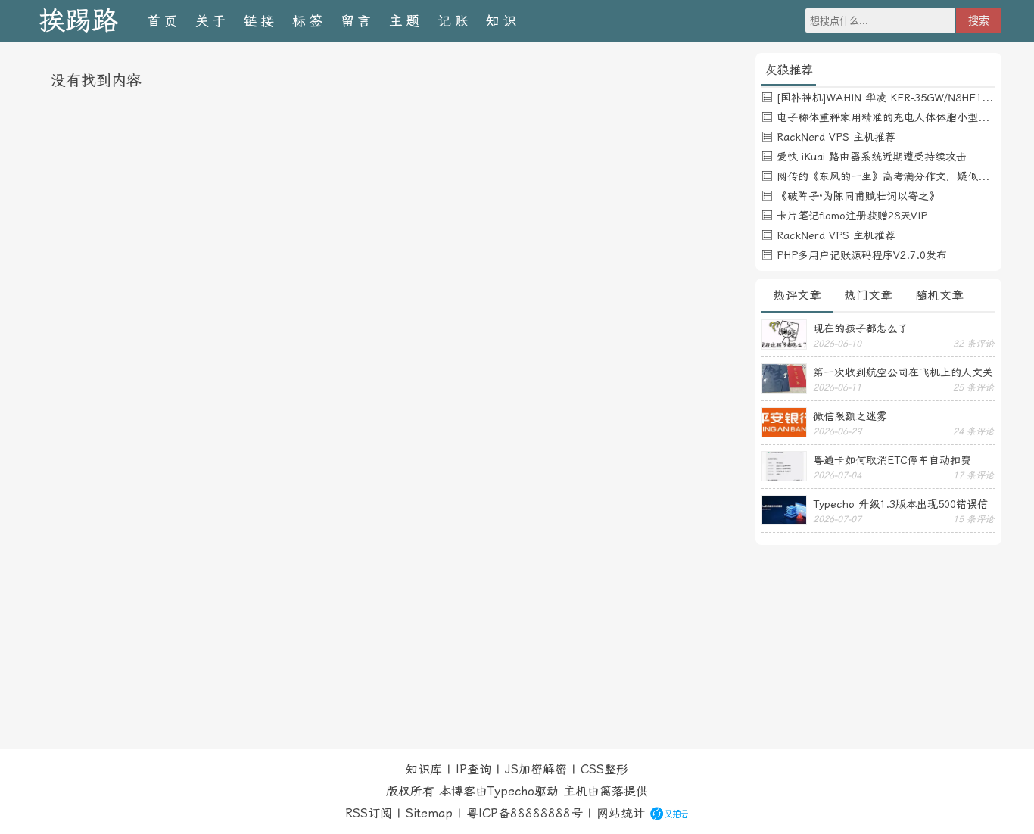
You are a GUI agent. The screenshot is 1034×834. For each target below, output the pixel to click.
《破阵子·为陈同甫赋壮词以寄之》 (858, 196)
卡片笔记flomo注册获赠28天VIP (852, 216)
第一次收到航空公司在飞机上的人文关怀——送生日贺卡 (903, 372)
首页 (163, 21)
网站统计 (620, 813)
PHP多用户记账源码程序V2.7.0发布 (862, 255)
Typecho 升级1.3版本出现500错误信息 (900, 504)
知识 (502, 21)
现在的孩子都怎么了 (860, 328)
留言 (357, 21)
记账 (454, 21)
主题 (405, 21)
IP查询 (473, 769)
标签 (308, 21)
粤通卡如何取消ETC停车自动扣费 (892, 460)
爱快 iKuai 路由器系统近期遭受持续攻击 (872, 157)
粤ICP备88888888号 (524, 813)
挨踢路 (78, 21)
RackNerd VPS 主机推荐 (836, 137)
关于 (212, 21)
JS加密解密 (536, 769)
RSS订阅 (368, 813)
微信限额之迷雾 (850, 416)
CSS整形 (604, 769)
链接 (260, 21)
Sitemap (429, 813)
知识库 (424, 769)
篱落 (612, 791)
